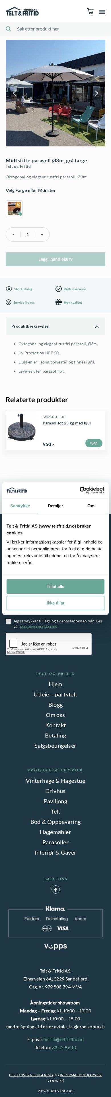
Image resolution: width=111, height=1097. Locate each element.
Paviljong (55, 801)
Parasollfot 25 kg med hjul (67, 422)
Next (95, 93)
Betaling (55, 735)
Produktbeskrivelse (30, 326)
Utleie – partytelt (55, 694)
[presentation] (49, 644)
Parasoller (55, 842)
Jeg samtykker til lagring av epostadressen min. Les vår (57, 623)
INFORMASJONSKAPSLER (81, 1075)
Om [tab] (90, 505)
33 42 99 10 (64, 1047)
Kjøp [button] (94, 443)
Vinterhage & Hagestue (55, 780)
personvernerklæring (38, 626)
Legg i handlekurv (55, 259)
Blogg (55, 704)
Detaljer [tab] (55, 505)
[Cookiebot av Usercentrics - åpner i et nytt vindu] (79, 490)
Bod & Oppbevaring (55, 821)
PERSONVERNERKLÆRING (31, 1075)
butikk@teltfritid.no (63, 1039)
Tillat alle (55, 586)
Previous (15, 93)
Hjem (55, 684)
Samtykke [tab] (20, 505)
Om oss (55, 714)
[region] (55, 209)
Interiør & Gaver (55, 852)
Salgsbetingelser (55, 745)
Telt (55, 811)
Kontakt (55, 725)
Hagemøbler (55, 831)
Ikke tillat (55, 602)
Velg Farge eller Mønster (31, 190)
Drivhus (55, 790)
